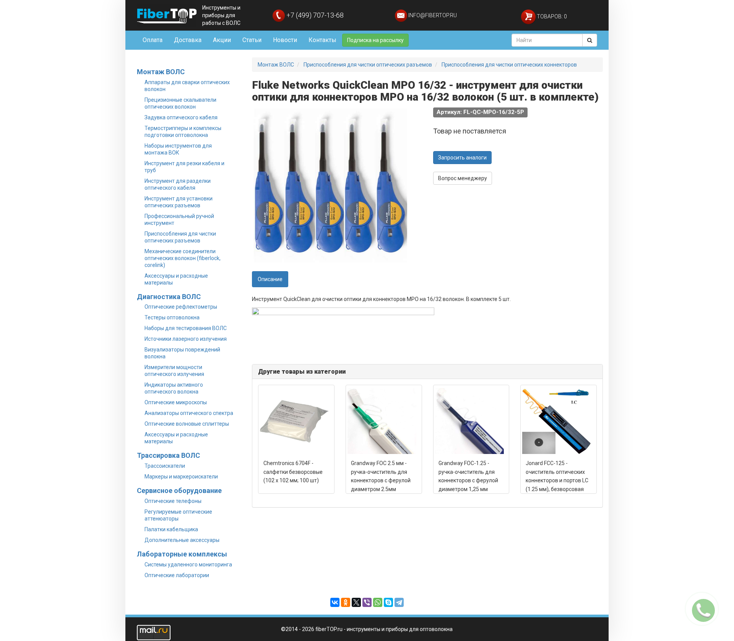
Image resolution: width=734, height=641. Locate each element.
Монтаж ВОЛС (161, 72)
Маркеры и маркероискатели (181, 476)
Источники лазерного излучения (186, 339)
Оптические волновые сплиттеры (187, 424)
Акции (222, 40)
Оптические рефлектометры (181, 307)
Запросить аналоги (462, 158)
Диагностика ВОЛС (169, 297)
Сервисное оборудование (179, 490)
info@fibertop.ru (432, 15)
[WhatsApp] (377, 602)
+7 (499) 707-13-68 (314, 15)
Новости (285, 40)
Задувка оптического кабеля (181, 117)
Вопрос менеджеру (462, 178)
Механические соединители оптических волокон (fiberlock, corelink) (183, 258)
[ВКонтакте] (334, 602)
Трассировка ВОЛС (168, 455)
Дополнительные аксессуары (182, 540)
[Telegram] (399, 602)
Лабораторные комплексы (182, 554)
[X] (356, 602)
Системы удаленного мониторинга (188, 564)
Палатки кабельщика (171, 529)
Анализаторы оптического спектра (189, 413)
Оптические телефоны (173, 501)
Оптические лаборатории (177, 575)
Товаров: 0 (551, 16)
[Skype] (388, 602)
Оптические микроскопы (176, 402)
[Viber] (367, 602)
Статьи (251, 40)
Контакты (322, 40)
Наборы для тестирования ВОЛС (186, 328)
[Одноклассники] (345, 602)
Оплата (152, 40)
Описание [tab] (270, 279)
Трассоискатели (165, 466)
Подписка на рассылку (375, 40)
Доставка (187, 40)
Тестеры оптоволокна (172, 317)
